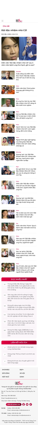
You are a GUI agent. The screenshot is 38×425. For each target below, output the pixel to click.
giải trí (29, 361)
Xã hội (22, 373)
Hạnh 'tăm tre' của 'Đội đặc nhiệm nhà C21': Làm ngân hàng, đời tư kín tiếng (26, 129)
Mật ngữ (5, 377)
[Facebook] (23, 404)
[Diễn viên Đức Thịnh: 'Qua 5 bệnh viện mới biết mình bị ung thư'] (8, 227)
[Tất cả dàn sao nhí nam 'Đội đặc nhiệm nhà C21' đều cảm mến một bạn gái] (8, 214)
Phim (17, 86)
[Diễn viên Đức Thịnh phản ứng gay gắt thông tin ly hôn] (8, 89)
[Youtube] (27, 404)
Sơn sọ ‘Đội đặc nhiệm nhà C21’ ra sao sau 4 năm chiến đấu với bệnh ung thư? (26, 116)
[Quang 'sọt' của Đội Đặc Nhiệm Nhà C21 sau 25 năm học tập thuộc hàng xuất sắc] (8, 199)
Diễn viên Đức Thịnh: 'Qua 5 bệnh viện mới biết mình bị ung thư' (26, 228)
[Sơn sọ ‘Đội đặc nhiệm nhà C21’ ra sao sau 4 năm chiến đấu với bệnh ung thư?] (8, 115)
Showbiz (18, 71)
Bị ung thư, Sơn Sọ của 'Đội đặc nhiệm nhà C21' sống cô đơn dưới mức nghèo (26, 103)
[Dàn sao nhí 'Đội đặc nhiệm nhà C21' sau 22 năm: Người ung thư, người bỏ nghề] (8, 239)
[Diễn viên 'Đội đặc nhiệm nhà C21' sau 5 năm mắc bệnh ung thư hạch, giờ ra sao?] (19, 48)
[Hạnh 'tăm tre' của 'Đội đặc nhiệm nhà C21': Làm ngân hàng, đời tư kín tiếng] (8, 128)
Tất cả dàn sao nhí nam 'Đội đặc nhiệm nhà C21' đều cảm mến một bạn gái (26, 215)
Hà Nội (3, 408)
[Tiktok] (30, 404)
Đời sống (18, 152)
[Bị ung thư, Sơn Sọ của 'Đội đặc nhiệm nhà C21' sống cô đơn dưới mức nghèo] (8, 102)
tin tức (17, 347)
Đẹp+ (17, 166)
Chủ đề (6, 26)
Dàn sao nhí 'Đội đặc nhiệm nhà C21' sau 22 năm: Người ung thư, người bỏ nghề (26, 240)
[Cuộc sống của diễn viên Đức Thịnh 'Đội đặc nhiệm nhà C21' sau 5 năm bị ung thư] (8, 75)
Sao (17, 223)
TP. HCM (3, 413)
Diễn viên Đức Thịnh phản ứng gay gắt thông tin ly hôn (25, 90)
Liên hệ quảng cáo (13, 404)
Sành (22, 377)
